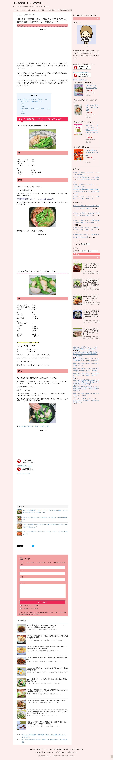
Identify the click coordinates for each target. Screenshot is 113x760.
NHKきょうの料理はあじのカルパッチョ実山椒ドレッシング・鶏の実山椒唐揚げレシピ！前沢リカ (86, 179)
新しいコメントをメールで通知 (29, 605)
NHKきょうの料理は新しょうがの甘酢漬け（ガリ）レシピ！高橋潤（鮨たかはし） (86, 375)
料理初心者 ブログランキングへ (24, 466)
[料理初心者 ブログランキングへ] (42, 461)
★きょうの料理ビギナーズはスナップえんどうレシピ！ (33, 99)
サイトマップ (23, 10)
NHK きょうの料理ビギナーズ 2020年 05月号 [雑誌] (92, 107)
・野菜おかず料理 (44, 426)
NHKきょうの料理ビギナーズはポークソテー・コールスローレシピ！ (91, 298)
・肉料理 (36, 426)
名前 (21, 565)
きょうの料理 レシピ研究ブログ (29, 3)
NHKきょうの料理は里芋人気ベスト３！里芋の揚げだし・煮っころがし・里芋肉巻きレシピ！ (86, 388)
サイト (21, 577)
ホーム (16, 10)
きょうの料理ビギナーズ (52, 10)
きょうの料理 (40, 10)
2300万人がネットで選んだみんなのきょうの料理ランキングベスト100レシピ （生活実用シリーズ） (92, 130)
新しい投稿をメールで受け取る (29, 608)
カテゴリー (76, 251)
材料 (22, 104)
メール (22, 571)
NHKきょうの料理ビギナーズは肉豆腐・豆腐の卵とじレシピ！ (46, 700)
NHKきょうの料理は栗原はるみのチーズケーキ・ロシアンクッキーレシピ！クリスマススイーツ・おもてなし (86, 382)
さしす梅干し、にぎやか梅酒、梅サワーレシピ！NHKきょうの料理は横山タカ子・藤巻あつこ (86, 353)
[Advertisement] (42, 43)
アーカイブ (76, 244)
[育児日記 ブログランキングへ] (42, 469)
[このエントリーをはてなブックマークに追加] (33, 546)
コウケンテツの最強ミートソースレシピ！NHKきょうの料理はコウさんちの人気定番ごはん (86, 400)
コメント (22, 583)
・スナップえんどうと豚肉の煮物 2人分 (31, 101)
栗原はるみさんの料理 (66, 10)
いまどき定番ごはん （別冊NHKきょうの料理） (92, 152)
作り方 (23, 106)
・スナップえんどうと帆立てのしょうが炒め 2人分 (35, 108)
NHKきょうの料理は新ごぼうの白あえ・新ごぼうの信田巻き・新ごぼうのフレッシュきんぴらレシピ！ (86, 191)
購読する (78, 254)
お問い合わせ (31, 10)
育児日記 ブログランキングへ (24, 473)
